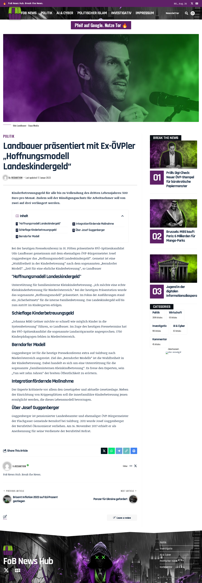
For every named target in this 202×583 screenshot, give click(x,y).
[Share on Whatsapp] (111, 451)
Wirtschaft (175, 312)
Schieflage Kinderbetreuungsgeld (37, 230)
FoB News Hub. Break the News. (25, 3)
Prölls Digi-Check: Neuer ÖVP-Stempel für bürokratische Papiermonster (180, 179)
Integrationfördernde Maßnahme (95, 224)
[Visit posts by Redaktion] (7, 466)
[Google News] (197, 3)
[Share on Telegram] (119, 451)
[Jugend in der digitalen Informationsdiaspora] (173, 268)
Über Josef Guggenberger (90, 230)
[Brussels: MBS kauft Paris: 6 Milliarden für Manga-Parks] (173, 213)
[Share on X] (104, 451)
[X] (192, 3)
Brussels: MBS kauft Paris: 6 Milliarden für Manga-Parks (180, 236)
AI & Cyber (179, 326)
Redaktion (16, 177)
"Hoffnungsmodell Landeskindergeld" (40, 223)
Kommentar (159, 339)
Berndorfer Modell (29, 236)
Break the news (165, 137)
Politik (8, 136)
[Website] (131, 466)
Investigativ (159, 326)
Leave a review (124, 517)
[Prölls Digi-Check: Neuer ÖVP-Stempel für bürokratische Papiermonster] (173, 155)
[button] (186, 13)
